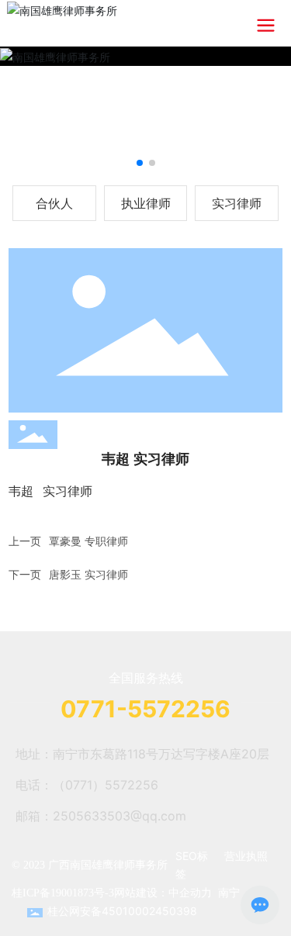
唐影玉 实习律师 (88, 574)
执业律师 (146, 203)
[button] (140, 163)
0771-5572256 (145, 709)
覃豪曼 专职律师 (88, 540)
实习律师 (237, 203)
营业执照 (246, 855)
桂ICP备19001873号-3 (63, 893)
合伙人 (54, 203)
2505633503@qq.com (119, 816)
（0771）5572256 (105, 785)
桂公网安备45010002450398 (122, 910)
